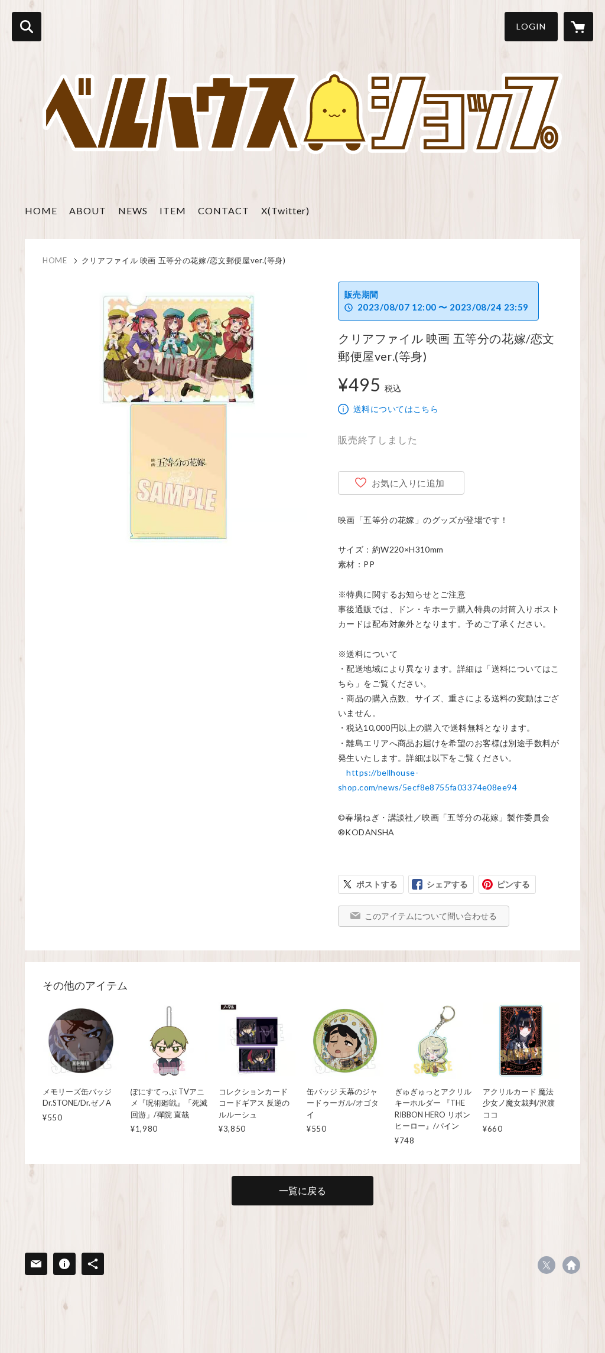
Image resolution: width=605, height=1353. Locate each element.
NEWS (133, 210)
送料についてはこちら (395, 409)
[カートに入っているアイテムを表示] (578, 26)
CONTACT (223, 210)
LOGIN (531, 26)
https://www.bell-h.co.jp (571, 1265)
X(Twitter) (285, 210)
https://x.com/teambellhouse (546, 1265)
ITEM (173, 210)
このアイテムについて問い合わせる (431, 916)
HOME (41, 210)
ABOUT (87, 210)
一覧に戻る (302, 1190)
